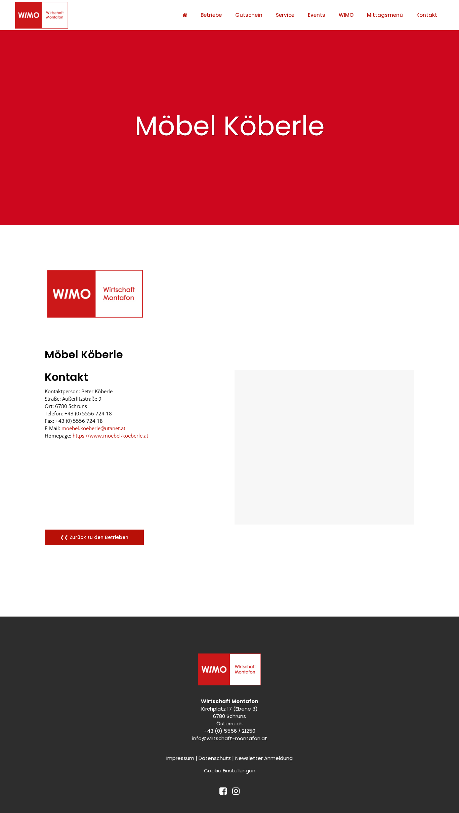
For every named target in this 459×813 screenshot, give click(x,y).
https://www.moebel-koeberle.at (110, 435)
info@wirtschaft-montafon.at (229, 738)
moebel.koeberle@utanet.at (93, 428)
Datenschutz (215, 758)
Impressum (180, 758)
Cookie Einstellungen (229, 770)
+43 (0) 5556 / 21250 (229, 730)
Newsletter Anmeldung (264, 758)
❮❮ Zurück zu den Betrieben (94, 537)
